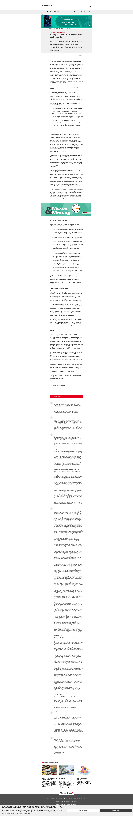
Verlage (77, 11)
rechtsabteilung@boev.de (55, 376)
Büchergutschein (67, 801)
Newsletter (82, 1)
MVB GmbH (58, 801)
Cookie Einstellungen (83, 810)
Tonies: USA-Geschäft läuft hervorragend (55, 11)
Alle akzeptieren (115, 810)
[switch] (43, 12)
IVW (80, 1)
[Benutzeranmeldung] (90, 6)
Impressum (76, 798)
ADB (62, 801)
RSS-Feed (80, 798)
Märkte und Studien (52, 28)
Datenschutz (70, 798)
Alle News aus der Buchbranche (57, 385)
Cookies (85, 798)
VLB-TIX (75, 801)
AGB (57, 798)
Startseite (43, 28)
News (68, 11)
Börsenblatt (48, 5)
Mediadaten (77, 1)
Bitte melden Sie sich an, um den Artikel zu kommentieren (61, 758)
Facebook (87, 1)
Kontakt (70, 1)
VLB (72, 801)
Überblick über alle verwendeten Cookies (23, 813)
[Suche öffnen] (88, 6)
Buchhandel (72, 11)
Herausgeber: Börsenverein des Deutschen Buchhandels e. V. (66, 804)
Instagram (88, 1)
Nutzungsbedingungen (63, 798)
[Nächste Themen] (90, 12)
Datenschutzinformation (6, 813)
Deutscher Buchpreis (84, 11)
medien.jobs (73, 1)
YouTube (90, 1)
